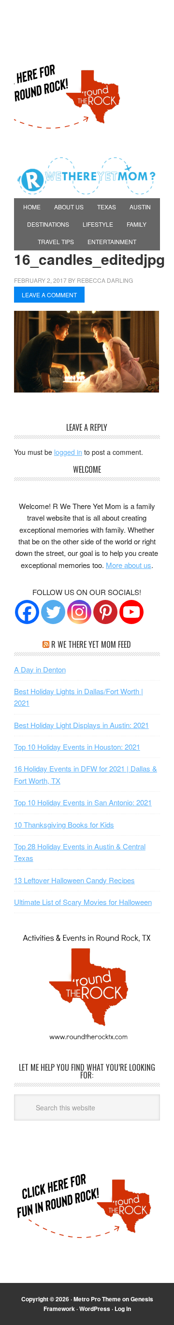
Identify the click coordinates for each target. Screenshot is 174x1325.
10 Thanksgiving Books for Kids (64, 824)
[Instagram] (79, 612)
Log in (123, 1308)
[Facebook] (27, 612)
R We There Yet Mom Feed (91, 644)
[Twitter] (53, 612)
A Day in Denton (40, 669)
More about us (128, 565)
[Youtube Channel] (131, 612)
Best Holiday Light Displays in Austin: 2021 (81, 725)
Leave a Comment (49, 295)
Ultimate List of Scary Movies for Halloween (83, 902)
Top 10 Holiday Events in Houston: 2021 (77, 747)
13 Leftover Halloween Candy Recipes (74, 880)
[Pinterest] (105, 612)
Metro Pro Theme (97, 1299)
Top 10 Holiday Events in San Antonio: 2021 (83, 802)
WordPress (94, 1308)
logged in (68, 452)
